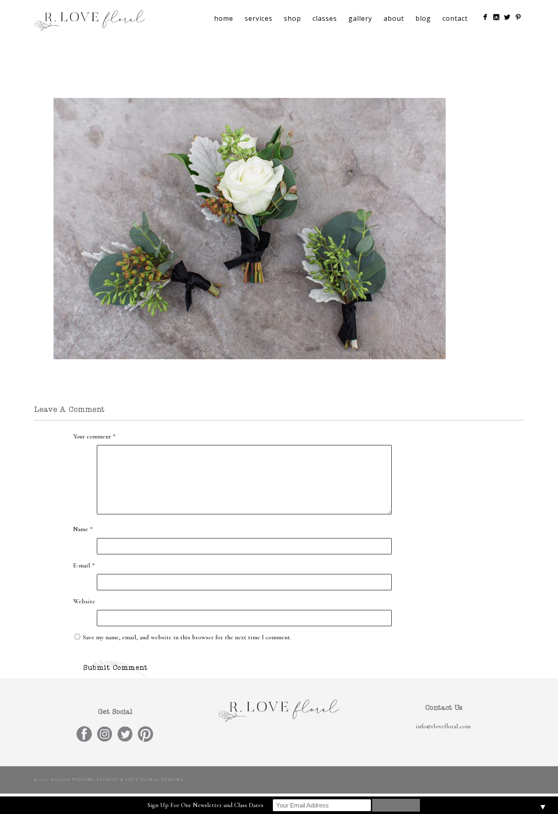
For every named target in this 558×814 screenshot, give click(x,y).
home (223, 18)
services (258, 18)
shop (292, 18)
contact (455, 18)
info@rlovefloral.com (443, 726)
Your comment (94, 436)
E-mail (84, 565)
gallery (360, 18)
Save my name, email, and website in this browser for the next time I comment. (187, 637)
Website (84, 601)
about (394, 18)
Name (83, 529)
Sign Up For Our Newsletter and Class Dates (205, 805)
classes (324, 18)
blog (423, 18)
